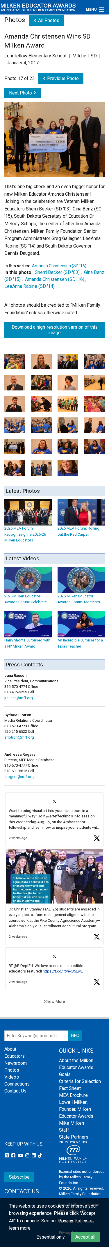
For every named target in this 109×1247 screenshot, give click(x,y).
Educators (14, 1056)
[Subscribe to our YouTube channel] (21, 1155)
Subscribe (19, 1177)
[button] (54, 819)
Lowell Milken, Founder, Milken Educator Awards (76, 1109)
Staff (64, 1130)
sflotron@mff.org (19, 737)
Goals (65, 1074)
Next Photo (21, 93)
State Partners (73, 1137)
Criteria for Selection (80, 1081)
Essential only (50, 1237)
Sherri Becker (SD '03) (57, 272)
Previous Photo (62, 78)
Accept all (85, 1237)
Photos (11, 1070)
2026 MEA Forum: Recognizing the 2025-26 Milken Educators (25, 534)
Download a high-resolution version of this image (55, 329)
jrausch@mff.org (18, 698)
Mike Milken (71, 1123)
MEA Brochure (73, 1095)
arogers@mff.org (19, 777)
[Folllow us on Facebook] (14, 1155)
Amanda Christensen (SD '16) (59, 265)
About (10, 1049)
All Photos (48, 20)
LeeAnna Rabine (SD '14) (29, 286)
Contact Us (15, 1091)
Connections (17, 1084)
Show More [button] (54, 1001)
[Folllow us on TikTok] (40, 1155)
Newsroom (15, 1063)
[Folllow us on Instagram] (28, 1155)
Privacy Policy (72, 1221)
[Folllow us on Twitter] (7, 1155)
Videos (11, 1077)
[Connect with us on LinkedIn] (34, 1155)
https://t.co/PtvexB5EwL (63, 971)
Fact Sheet (70, 1088)
